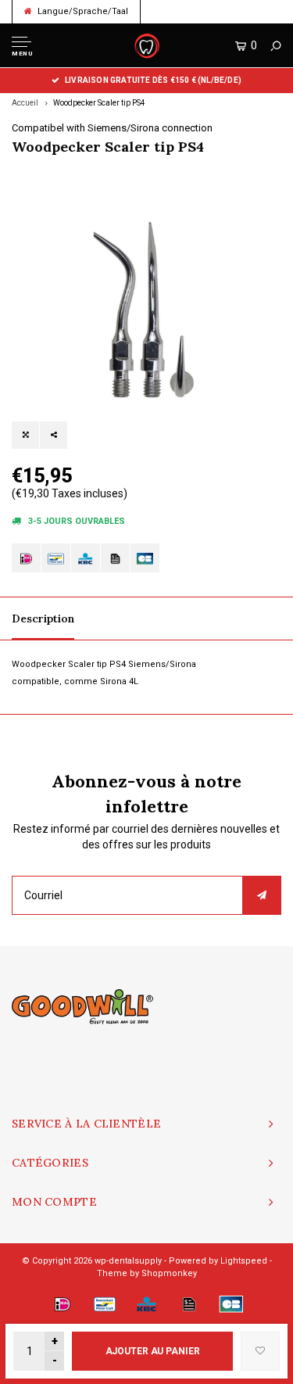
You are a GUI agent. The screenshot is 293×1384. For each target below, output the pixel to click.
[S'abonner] (261, 895)
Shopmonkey (169, 1273)
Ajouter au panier (152, 1351)
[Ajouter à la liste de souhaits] (260, 1351)
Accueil (25, 103)
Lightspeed (243, 1261)
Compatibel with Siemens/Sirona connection (112, 128)
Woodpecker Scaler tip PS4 (99, 103)
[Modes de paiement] (26, 557)
